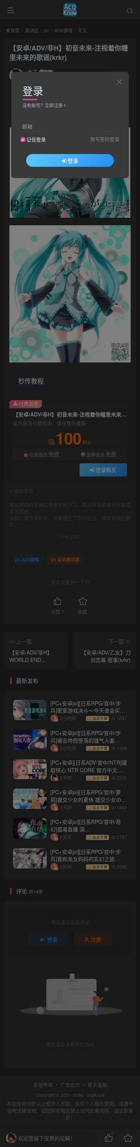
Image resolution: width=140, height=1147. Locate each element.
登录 (73, 160)
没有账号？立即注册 (42, 105)
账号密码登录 (104, 139)
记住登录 (36, 139)
